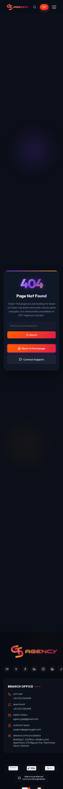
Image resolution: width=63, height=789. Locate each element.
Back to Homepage (33, 348)
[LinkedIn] (34, 669)
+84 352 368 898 (22, 698)
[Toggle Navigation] (54, 7)
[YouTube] (7, 669)
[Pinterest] (52, 669)
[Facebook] (25, 669)
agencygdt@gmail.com (25, 718)
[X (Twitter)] (16, 669)
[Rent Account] (44, 7)
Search (33, 334)
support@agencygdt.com (27, 729)
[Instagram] (43, 669)
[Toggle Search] (34, 7)
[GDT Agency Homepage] (17, 7)
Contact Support (33, 359)
